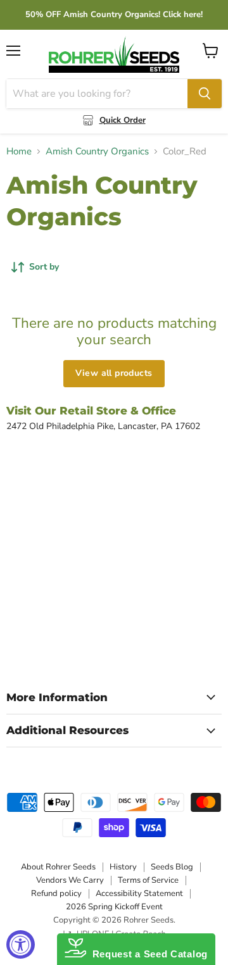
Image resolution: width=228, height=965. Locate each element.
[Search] (204, 93)
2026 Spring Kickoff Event (114, 906)
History (123, 867)
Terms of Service (148, 880)
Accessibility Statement (139, 893)
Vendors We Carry (70, 880)
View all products (113, 373)
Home (19, 151)
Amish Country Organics (97, 151)
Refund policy (56, 893)
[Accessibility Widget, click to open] (20, 944)
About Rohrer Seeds (58, 867)
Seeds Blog (172, 867)
